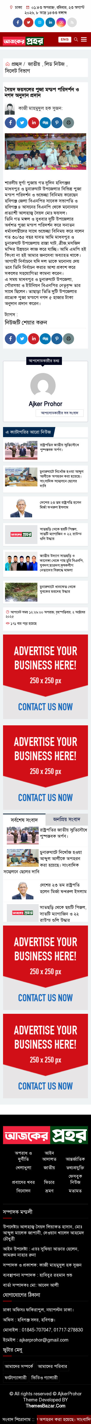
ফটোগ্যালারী (16, 1377)
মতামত (75, 1191)
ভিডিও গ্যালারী (44, 1377)
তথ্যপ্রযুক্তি (75, 1167)
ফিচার (49, 1182)
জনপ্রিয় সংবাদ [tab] (66, 819)
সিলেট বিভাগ (17, 71)
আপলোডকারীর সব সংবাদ (59, 413)
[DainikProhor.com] (45, 1135)
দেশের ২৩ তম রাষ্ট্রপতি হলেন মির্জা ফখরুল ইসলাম (60, 505)
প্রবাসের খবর (23, 1182)
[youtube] (61, 22)
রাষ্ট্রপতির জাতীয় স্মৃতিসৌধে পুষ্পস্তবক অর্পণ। (59, 447)
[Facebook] (10, 122)
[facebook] (17, 22)
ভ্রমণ (49, 1191)
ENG (65, 39)
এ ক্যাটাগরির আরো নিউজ (28, 432)
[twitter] (28, 22)
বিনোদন (23, 1191)
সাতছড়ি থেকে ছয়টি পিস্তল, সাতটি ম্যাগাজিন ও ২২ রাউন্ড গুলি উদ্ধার (61, 534)
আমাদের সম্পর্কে (19, 1366)
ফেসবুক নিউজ (75, 1179)
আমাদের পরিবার (52, 1366)
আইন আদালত (49, 1156)
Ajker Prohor (45, 404)
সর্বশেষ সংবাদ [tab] (24, 820)
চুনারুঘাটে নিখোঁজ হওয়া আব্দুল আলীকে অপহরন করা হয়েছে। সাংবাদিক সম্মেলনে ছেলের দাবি (61, 478)
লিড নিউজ (54, 64)
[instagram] (39, 22)
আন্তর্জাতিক (75, 1159)
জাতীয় (34, 64)
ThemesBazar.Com (45, 1406)
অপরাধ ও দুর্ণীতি (23, 1156)
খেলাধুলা (23, 1167)
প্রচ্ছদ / (17, 64)
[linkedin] (50, 22)
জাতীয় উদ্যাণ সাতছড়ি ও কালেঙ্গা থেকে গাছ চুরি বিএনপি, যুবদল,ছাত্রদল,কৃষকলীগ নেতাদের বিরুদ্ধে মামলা (62, 563)
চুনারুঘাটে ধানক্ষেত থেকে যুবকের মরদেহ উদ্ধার (58, 589)
